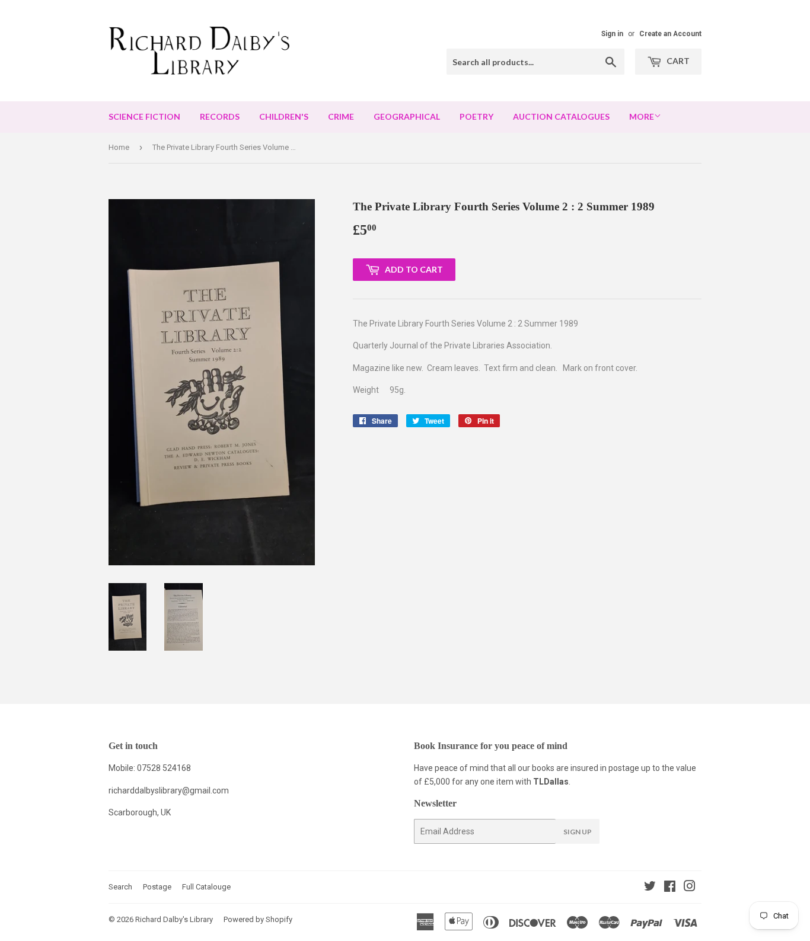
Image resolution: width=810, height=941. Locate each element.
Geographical (407, 116)
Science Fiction (144, 116)
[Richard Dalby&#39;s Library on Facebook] (670, 887)
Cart (677, 61)
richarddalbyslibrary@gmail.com (169, 790)
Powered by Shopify (258, 919)
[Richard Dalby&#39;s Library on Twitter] (650, 887)
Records (220, 116)
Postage (157, 886)
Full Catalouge (206, 886)
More (641, 116)
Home (119, 147)
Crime (341, 116)
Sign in (612, 34)
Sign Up (577, 831)
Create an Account (670, 34)
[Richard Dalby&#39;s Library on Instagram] (690, 887)
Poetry (476, 116)
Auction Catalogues (561, 116)
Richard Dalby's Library (174, 919)
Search (120, 886)
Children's (283, 116)
